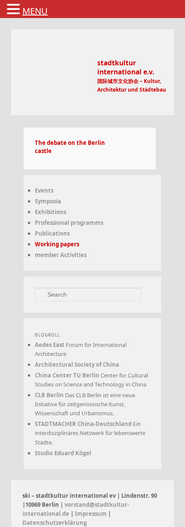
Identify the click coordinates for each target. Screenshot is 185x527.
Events (44, 190)
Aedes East (50, 345)
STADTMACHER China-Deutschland (83, 424)
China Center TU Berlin (67, 375)
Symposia (48, 201)
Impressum (91, 514)
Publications (52, 233)
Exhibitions (50, 212)
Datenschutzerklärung (54, 523)
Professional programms (69, 223)
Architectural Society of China (77, 364)
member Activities (60, 255)
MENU (35, 11)
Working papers (57, 244)
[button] (14, 9)
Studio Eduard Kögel (63, 453)
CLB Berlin (49, 395)
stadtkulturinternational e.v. (125, 67)
